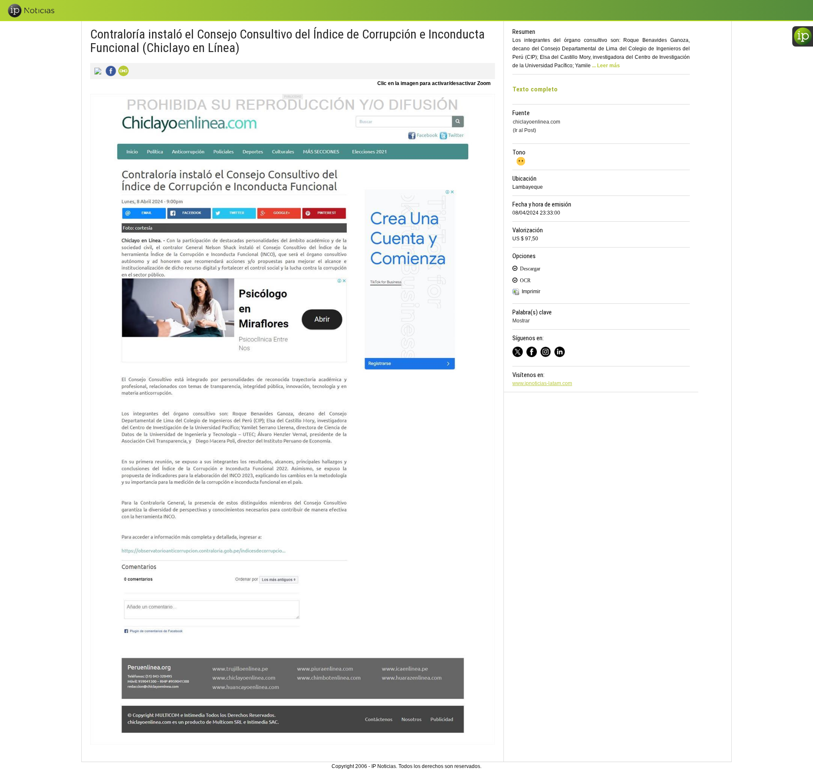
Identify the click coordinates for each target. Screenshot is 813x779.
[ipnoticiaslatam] (547, 351)
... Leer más (606, 66)
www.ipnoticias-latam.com (542, 383)
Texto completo (535, 89)
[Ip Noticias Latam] (533, 351)
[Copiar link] (122, 70)
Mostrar (521, 321)
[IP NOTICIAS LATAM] (519, 351)
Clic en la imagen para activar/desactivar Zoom (434, 83)
